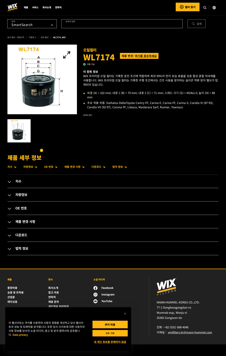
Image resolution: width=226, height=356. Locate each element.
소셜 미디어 (99, 279)
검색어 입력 (70, 21)
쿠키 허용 (110, 324)
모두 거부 (110, 333)
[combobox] (122, 23)
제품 (9, 279)
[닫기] (125, 313)
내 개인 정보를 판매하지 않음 (110, 342)
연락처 (58, 7)
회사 (50, 279)
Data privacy (20, 335)
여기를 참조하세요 (146, 56)
